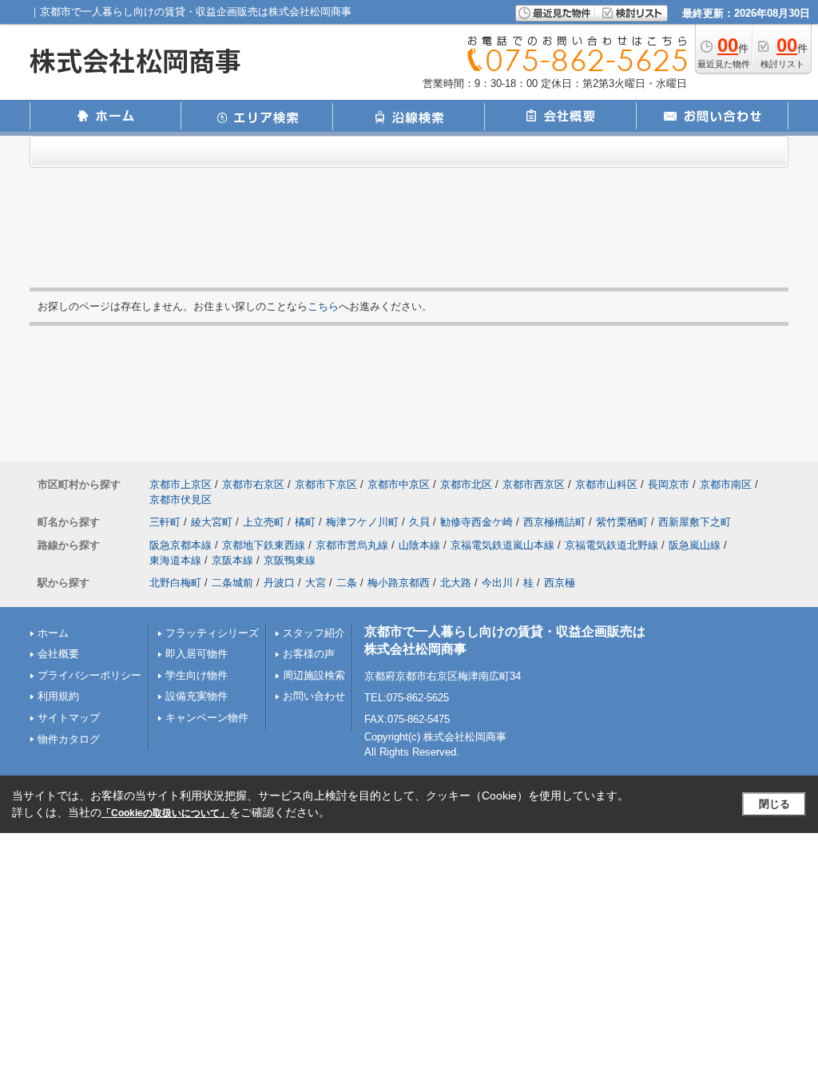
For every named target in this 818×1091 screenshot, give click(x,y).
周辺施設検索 (314, 675)
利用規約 (58, 696)
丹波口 (279, 583)
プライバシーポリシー (89, 675)
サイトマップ (69, 718)
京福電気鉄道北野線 (611, 545)
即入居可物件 (196, 654)
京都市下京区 (326, 484)
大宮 (315, 583)
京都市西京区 (533, 484)
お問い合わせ (314, 696)
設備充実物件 (196, 696)
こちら (323, 306)
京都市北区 (466, 484)
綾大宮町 (211, 522)
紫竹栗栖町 (622, 522)
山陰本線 (419, 545)
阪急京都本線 (180, 545)
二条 (346, 583)
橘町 (305, 522)
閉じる (774, 804)
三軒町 (165, 522)
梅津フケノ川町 (362, 522)
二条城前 (232, 583)
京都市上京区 (180, 484)
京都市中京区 (398, 484)
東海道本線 (175, 560)
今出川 (497, 583)
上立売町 (263, 522)
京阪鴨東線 (290, 560)
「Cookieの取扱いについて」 (165, 813)
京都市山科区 (606, 484)
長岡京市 (668, 484)
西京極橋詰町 (554, 522)
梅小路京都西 (398, 583)
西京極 (559, 583)
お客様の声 (309, 654)
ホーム (53, 633)
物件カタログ (69, 739)
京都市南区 (726, 484)
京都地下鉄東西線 (263, 545)
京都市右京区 (253, 484)
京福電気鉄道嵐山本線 (502, 545)
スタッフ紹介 (314, 633)
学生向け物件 (196, 675)
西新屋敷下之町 (694, 522)
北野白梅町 (175, 583)
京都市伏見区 (180, 500)
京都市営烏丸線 (352, 545)
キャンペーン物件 (206, 718)
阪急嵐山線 (695, 545)
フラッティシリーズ (212, 633)
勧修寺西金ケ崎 (476, 522)
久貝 (419, 522)
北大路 (455, 583)
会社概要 (58, 654)
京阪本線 (232, 560)
